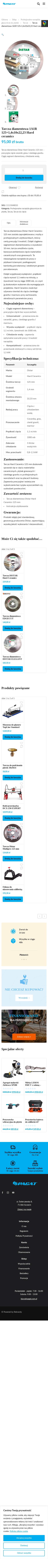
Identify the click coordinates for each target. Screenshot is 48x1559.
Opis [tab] (8, 223)
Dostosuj (24, 1546)
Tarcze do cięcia (19, 212)
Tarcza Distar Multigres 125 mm (11, 847)
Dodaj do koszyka (24, 178)
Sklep (14, 20)
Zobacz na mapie (24, 1210)
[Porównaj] (2, 191)
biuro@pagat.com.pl (29, 1299)
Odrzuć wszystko (24, 1553)
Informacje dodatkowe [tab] (24, 223)
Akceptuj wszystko (24, 1538)
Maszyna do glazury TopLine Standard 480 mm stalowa (12, 727)
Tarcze (25, 23)
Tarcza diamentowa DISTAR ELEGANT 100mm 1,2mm (12, 659)
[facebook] (2, 1192)
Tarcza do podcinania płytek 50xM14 (12, 766)
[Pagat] (9, 3)
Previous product (39, 916)
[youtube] (13, 1192)
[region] (24, 1532)
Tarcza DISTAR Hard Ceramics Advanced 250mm (11, 577)
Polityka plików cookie (19, 1531)
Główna (4, 20)
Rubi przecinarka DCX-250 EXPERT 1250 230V (12, 808)
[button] (2, 35)
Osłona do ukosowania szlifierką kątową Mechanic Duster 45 (12, 890)
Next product (44, 916)
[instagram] (8, 1192)
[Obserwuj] (19, 187)
